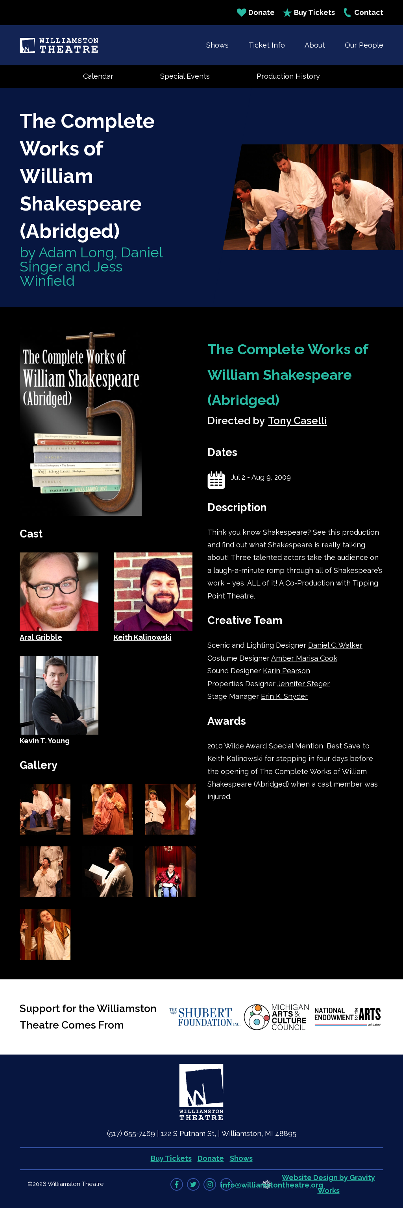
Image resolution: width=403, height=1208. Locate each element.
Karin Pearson (286, 671)
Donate (261, 12)
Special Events (185, 76)
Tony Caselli (297, 421)
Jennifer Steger (303, 684)
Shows (217, 45)
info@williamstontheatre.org (272, 1185)
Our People (364, 45)
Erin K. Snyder (284, 696)
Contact (368, 12)
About (315, 45)
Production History (288, 76)
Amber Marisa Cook (304, 658)
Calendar (98, 76)
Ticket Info (266, 45)
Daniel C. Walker (335, 645)
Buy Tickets (314, 12)
